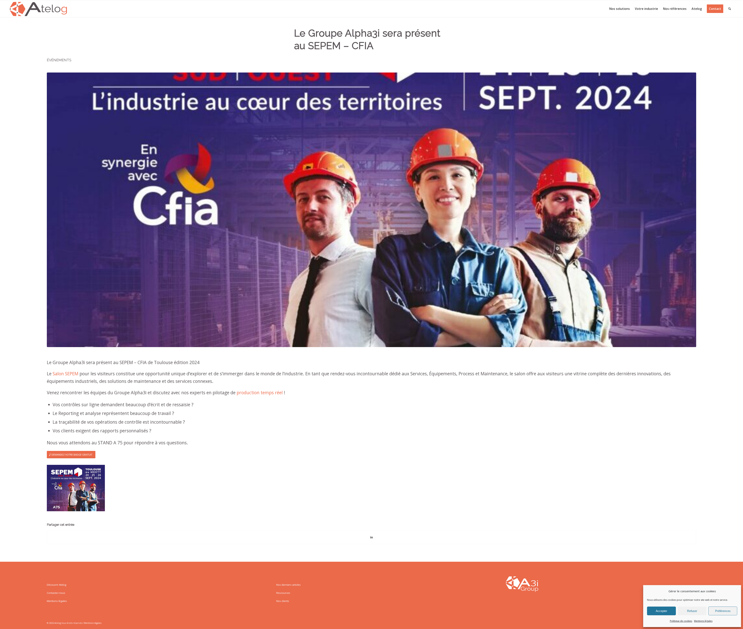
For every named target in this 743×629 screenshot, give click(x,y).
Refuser (692, 611)
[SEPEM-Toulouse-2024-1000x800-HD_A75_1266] (371, 210)
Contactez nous (56, 593)
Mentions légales (703, 621)
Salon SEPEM (65, 373)
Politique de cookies (681, 621)
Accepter (661, 611)
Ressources (283, 593)
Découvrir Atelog (56, 584)
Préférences (723, 611)
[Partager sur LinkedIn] (371, 537)
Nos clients (282, 601)
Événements (59, 60)
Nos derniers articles (288, 584)
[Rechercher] (729, 8)
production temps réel (260, 392)
